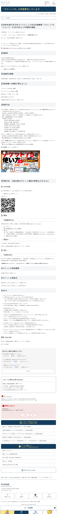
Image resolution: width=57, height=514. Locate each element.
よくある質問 (35, 496)
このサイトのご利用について (13, 501)
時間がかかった (25, 367)
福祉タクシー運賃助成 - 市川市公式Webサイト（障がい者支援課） (17, 426)
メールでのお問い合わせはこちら (11, 389)
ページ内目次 (7, 17)
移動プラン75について (7, 450)
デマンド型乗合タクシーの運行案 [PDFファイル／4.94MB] (18, 144)
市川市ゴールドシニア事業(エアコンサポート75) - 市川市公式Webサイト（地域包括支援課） (22, 433)
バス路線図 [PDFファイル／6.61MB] (13, 116)
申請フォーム (7, 193)
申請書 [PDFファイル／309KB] (13, 228)
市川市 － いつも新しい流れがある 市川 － (13, 477)
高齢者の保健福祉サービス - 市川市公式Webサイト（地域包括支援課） (18, 430)
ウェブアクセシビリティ (24, 501)
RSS (33, 415)
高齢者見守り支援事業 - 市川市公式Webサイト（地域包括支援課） (17, 437)
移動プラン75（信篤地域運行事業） (10, 454)
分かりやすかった (8, 361)
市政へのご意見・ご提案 (35, 501)
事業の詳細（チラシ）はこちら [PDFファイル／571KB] (17, 48)
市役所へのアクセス (8, 496)
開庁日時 (21, 496)
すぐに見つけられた (8, 367)
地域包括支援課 (34, 477)
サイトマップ (3, 501)
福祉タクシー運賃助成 (9, 69)
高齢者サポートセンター (39, 234)
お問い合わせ (49, 496)
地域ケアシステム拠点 (11, 235)
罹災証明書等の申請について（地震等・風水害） (13, 410)
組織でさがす (24, 477)
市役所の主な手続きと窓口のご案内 (10, 464)
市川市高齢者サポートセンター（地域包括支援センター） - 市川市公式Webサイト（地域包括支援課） (24, 440)
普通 (13, 355)
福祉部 (4, 383)
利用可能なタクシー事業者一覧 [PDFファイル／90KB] (17, 137)
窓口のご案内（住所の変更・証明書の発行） (12, 457)
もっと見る (24, 415)
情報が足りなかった (22, 355)
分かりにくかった (25, 361)
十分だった (6, 355)
